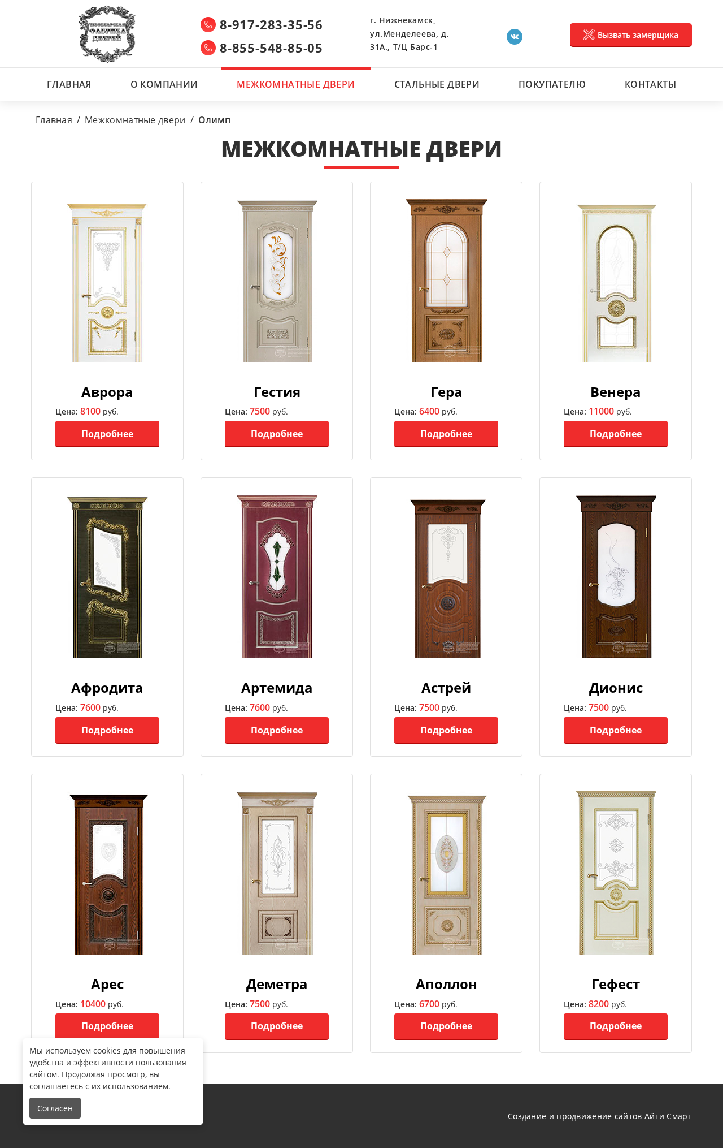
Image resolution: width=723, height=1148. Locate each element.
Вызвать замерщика (638, 34)
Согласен (55, 1108)
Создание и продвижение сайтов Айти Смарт (600, 1116)
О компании (164, 84)
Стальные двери (437, 84)
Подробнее (107, 434)
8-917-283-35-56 (271, 24)
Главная (69, 84)
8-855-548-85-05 (271, 47)
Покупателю (552, 84)
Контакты (650, 84)
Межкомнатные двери (296, 84)
